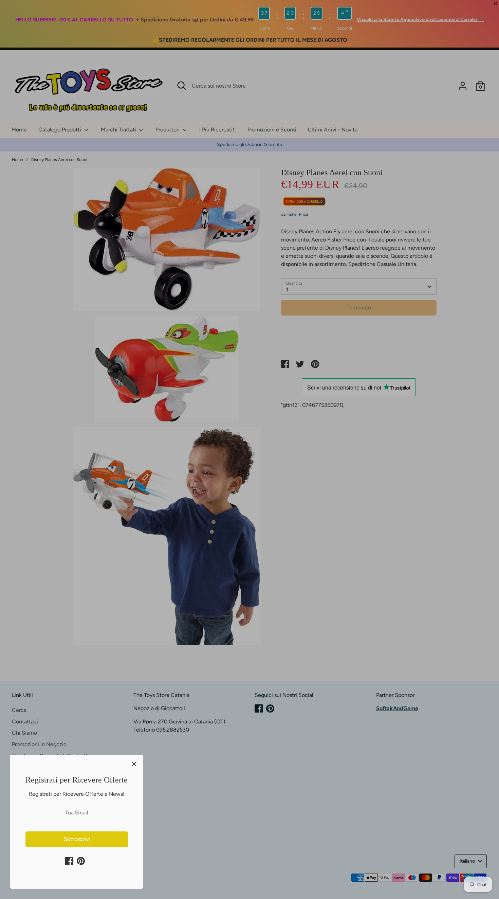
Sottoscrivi (77, 839)
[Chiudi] (134, 763)
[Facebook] (69, 861)
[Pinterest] (81, 861)
